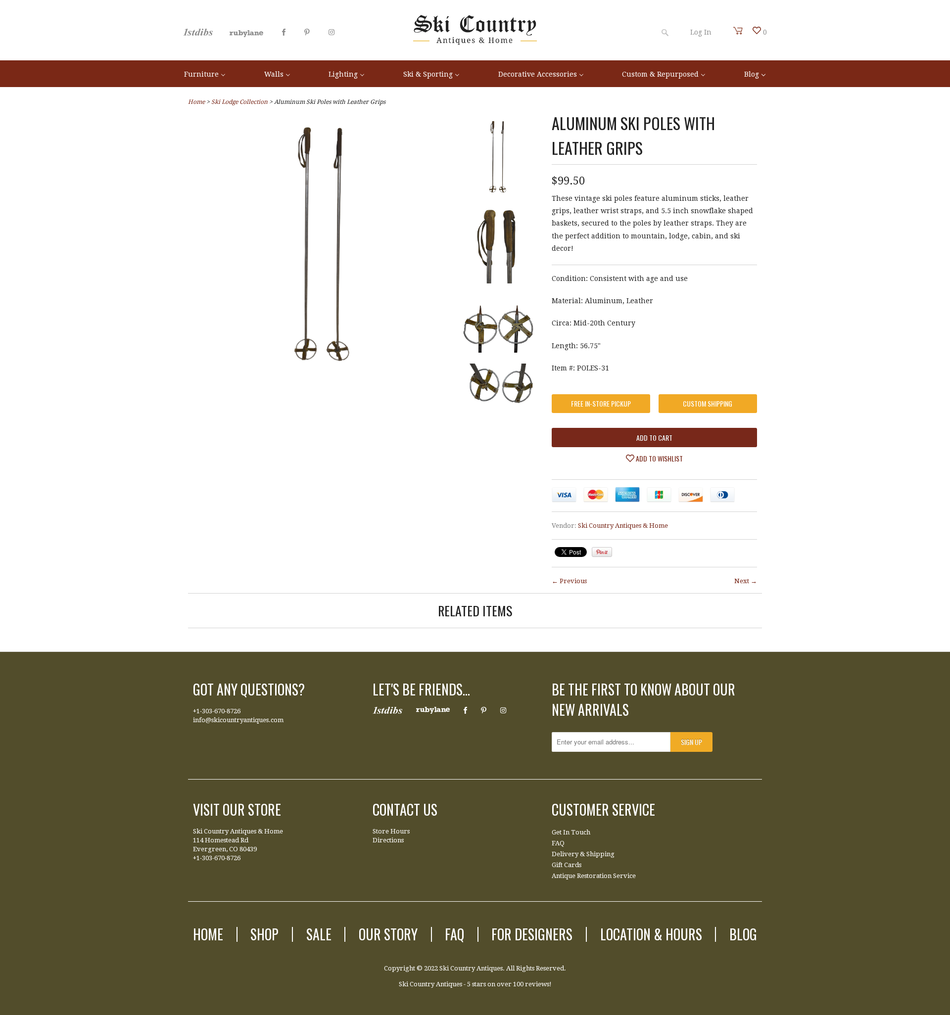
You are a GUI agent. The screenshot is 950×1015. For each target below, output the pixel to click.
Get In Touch (571, 832)
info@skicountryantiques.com (238, 720)
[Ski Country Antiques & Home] (475, 42)
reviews (537, 984)
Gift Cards (566, 865)
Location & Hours (651, 934)
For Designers (531, 934)
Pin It (602, 552)
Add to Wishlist (658, 458)
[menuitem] (205, 73)
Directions (388, 840)
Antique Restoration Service (594, 875)
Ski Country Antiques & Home (623, 525)
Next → (745, 581)
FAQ (558, 843)
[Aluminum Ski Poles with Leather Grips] (324, 367)
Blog (743, 934)
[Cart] (738, 31)
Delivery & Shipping (583, 854)
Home (208, 934)
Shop (264, 934)
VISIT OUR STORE (237, 809)
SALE (319, 934)
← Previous (569, 581)
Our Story (388, 934)
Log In (701, 32)
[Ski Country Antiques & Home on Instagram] (331, 32)
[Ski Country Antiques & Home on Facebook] (283, 32)
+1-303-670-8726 (216, 711)
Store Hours (391, 831)
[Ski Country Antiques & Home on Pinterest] (307, 32)
